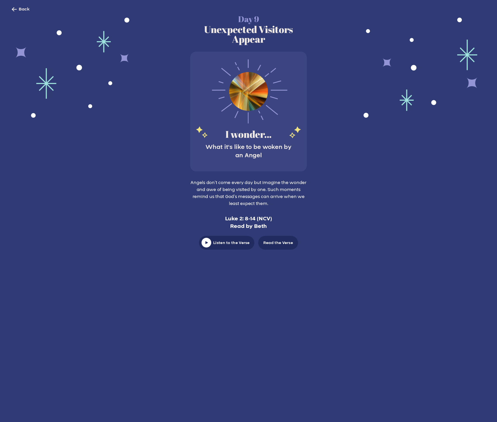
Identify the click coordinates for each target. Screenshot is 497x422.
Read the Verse (278, 243)
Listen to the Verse (231, 243)
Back (24, 9)
